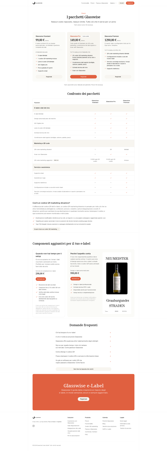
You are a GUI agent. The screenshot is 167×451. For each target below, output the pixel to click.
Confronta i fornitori (91, 432)
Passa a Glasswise (102, 3)
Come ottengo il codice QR (65, 352)
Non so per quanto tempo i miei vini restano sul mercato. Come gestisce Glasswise (71, 346)
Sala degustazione (73, 425)
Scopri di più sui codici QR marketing (45, 229)
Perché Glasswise (108, 421)
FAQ (86, 434)
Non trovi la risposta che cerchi (83, 369)
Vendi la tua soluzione (109, 426)
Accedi (122, 3)
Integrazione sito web (74, 428)
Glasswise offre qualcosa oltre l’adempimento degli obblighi (77, 341)
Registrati (130, 3)
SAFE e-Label (107, 429)
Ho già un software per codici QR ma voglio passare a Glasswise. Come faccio (70, 361)
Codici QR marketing (91, 426)
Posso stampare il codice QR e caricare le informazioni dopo (77, 356)
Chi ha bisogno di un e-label (65, 333)
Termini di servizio (125, 428)
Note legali (123, 421)
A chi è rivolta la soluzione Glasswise (69, 337)
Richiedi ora (40, 279)
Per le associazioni (74, 436)
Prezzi (92, 3)
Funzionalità (85, 3)
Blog (104, 424)
